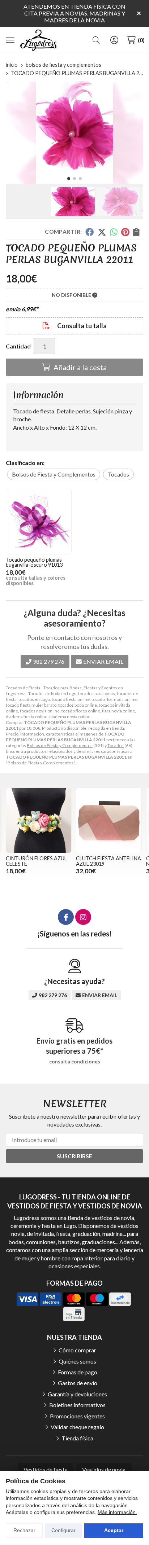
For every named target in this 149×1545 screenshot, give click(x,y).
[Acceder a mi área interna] (114, 40)
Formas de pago (77, 1372)
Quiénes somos (77, 1361)
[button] (68, 178)
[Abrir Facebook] (66, 917)
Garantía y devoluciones (77, 1394)
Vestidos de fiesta (46, 1469)
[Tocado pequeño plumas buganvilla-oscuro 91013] (38, 521)
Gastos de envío (77, 1382)
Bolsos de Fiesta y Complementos (60, 745)
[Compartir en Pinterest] (125, 232)
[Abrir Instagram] (83, 917)
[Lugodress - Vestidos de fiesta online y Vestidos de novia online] (38, 40)
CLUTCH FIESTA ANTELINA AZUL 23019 (108, 860)
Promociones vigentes (77, 1416)
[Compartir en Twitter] (102, 232)
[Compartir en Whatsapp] (114, 232)
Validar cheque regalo (77, 1426)
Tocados (115, 745)
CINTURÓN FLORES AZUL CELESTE (36, 860)
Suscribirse (74, 1156)
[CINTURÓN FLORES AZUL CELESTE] (38, 820)
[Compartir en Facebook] (89, 232)
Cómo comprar (77, 1350)
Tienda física (77, 1438)
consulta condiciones (74, 1062)
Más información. (117, 1512)
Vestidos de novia (103, 1469)
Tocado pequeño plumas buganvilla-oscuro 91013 (34, 562)
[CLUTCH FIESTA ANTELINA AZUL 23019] (108, 820)
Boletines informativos (77, 1404)
